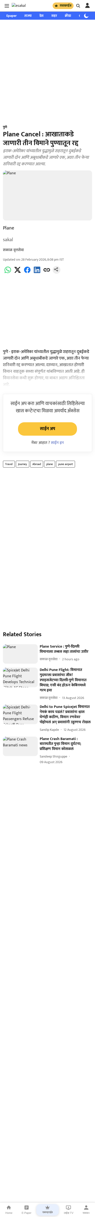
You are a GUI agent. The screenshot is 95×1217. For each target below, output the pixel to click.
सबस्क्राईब (65, 5)
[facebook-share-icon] (27, 272)
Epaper (11, 15)
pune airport (65, 464)
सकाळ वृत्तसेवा (13, 250)
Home (8, 1212)
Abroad (36, 464)
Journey (22, 464)
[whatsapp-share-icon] (8, 272)
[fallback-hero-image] (20, 654)
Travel (9, 464)
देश (41, 15)
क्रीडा (68, 15)
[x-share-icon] (17, 272)
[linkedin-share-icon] (37, 272)
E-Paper (26, 1212)
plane (49, 464)
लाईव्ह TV (68, 1212)
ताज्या (28, 15)
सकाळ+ (86, 1212)
